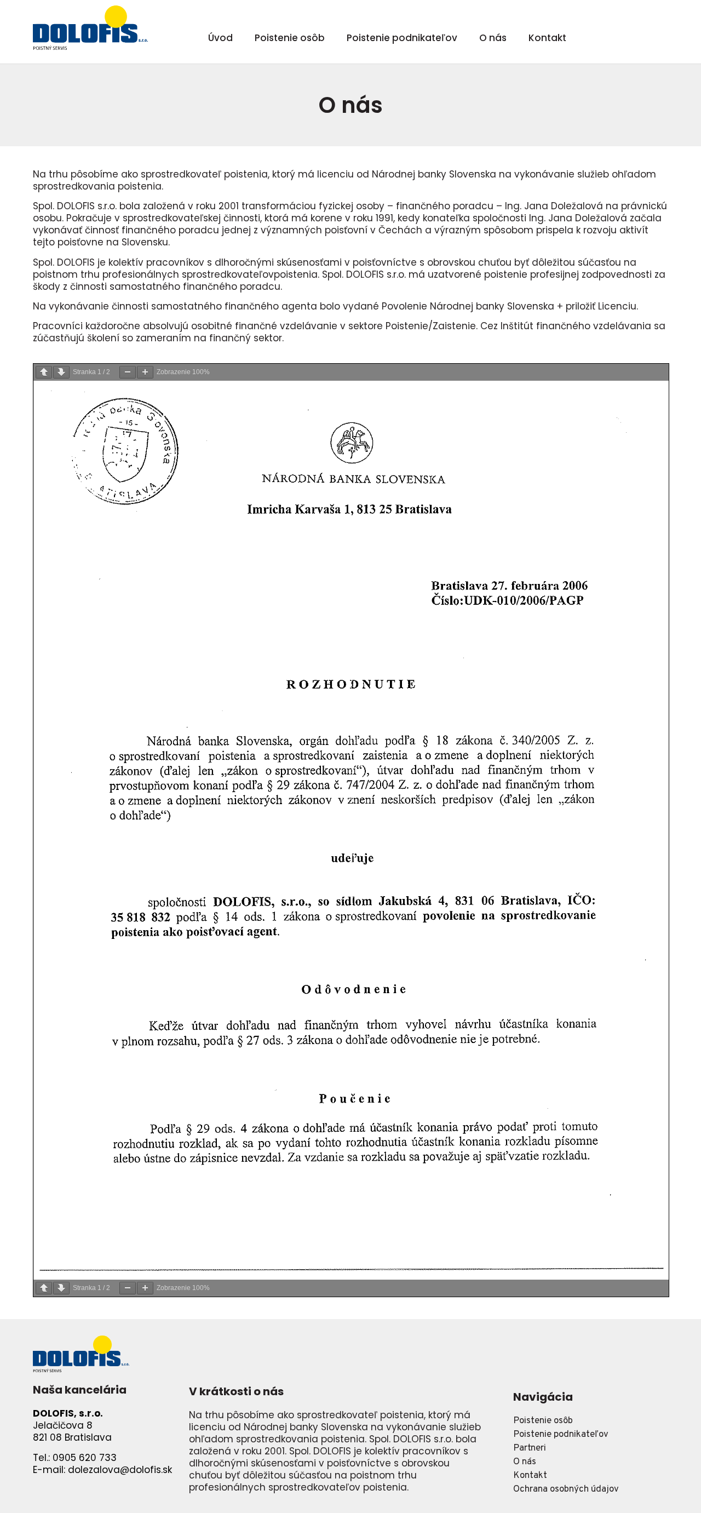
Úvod (220, 37)
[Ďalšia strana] (61, 372)
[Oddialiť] (127, 372)
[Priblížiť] (145, 372)
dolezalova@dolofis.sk (120, 1469)
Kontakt (547, 37)
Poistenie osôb (290, 37)
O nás (493, 37)
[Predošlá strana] (44, 372)
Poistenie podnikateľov (402, 37)
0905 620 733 (85, 1457)
